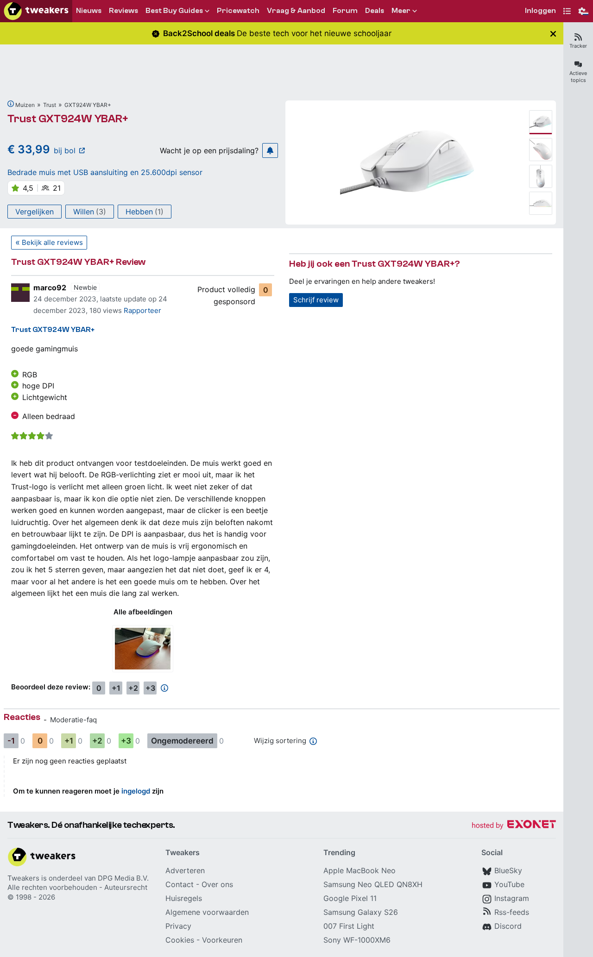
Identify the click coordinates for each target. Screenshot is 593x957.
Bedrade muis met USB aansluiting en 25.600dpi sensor (104, 172)
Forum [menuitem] (345, 10)
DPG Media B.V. (123, 878)
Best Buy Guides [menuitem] (174, 10)
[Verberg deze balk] (553, 33)
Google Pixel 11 (350, 898)
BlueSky (508, 870)
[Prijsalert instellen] (270, 150)
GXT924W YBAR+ (87, 104)
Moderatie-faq (73, 719)
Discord (508, 926)
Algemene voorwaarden (207, 912)
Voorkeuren (222, 939)
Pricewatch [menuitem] (238, 10)
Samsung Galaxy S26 (360, 912)
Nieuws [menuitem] (88, 10)
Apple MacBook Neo (359, 870)
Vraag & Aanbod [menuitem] (296, 10)
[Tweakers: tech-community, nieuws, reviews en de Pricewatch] (36, 11)
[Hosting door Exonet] (514, 825)
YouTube (509, 884)
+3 (150, 688)
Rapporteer (142, 310)
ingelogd (135, 791)
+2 (133, 688)
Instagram (511, 898)
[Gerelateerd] (10, 103)
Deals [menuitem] (374, 10)
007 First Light (348, 926)
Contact (179, 884)
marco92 (49, 287)
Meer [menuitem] (400, 10)
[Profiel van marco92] (20, 292)
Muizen (25, 104)
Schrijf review (316, 299)
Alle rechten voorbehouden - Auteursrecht (77, 887)
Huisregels (183, 898)
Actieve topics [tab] (578, 76)
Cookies (179, 939)
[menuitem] (540, 11)
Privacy (178, 926)
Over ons (217, 884)
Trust (49, 104)
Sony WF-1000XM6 (357, 939)
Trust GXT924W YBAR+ (67, 119)
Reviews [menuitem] (123, 10)
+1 (116, 688)
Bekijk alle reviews (52, 242)
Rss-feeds (511, 912)
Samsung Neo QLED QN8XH (373, 884)
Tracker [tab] (578, 46)
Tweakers (23, 878)
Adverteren (185, 870)
